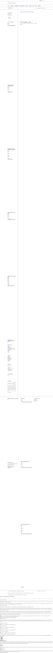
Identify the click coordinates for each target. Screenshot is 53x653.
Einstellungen (25, 594)
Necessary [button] (1, 644)
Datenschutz (35, 400)
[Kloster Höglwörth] (32, 16)
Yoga (8, 352)
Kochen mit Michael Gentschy (11, 348)
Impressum (35, 399)
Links (35, 401)
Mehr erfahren (49, 635)
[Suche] (44, 8)
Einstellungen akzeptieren (11, 594)
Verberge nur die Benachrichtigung (19, 594)
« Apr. (8, 392)
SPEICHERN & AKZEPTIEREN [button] (4, 652)
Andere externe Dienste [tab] (3, 618)
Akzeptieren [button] (45, 635)
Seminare (9, 350)
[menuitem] (9, 6)
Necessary (2, 645)
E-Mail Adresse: (9, 14)
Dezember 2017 (9, 358)
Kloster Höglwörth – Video (25, 22)
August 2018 (9, 356)
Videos (8, 351)
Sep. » (10, 392)
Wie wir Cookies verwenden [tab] (3, 599)
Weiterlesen (21, 24)
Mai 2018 (9, 357)
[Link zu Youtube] (44, 0)
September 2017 (10, 359)
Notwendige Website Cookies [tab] (3, 605)
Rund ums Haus (10, 349)
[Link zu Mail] (43, 0)
